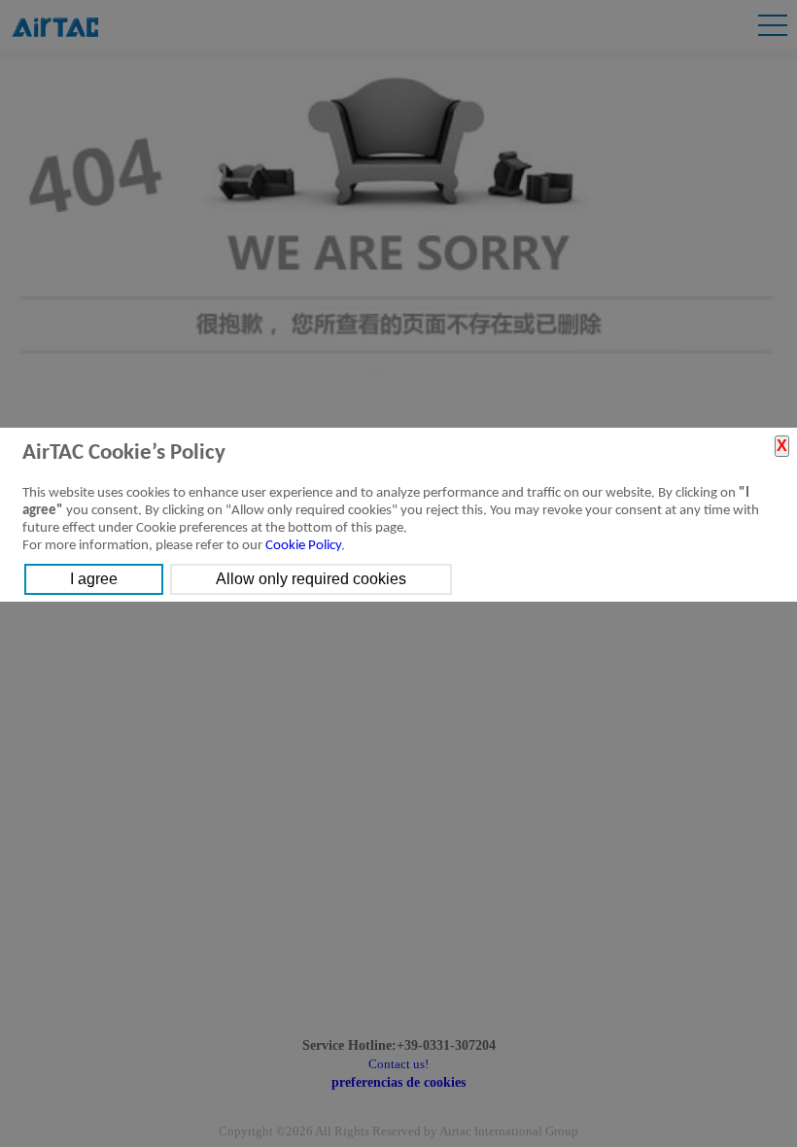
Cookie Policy (303, 546)
